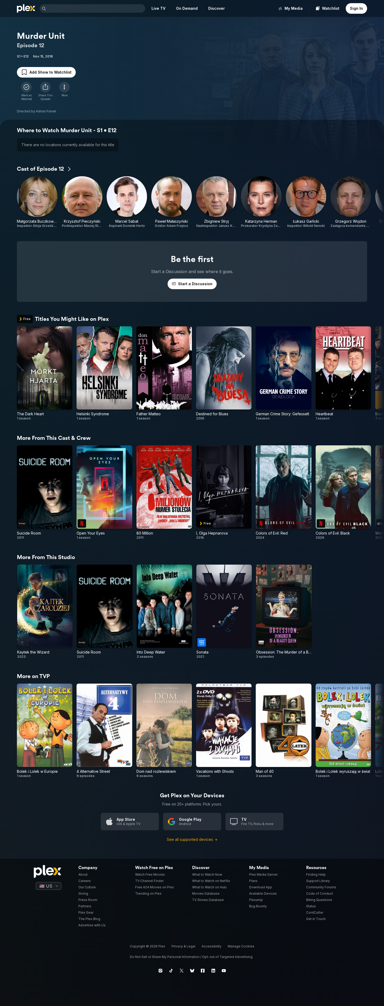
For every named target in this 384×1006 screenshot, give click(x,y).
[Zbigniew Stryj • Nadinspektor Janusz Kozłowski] (216, 202)
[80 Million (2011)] (164, 492)
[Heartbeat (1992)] (343, 373)
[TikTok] (171, 970)
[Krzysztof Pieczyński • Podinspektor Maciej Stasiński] (82, 202)
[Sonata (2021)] (224, 612)
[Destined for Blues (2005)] (224, 373)
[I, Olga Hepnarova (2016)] (224, 492)
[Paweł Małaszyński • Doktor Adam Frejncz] (171, 202)
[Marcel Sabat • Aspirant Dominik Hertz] (127, 202)
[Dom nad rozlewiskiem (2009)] (164, 731)
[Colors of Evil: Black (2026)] (343, 492)
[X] (181, 970)
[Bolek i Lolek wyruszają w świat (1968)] (343, 731)
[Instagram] (160, 970)
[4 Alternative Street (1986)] (104, 731)
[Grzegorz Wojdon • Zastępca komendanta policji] (350, 202)
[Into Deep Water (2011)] (164, 612)
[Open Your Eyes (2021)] (104, 492)
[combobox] (96, 8)
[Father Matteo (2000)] (164, 373)
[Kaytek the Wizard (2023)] (45, 612)
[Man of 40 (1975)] (283, 731)
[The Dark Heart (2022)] (44, 373)
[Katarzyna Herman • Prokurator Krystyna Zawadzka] (261, 202)
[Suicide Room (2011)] (44, 492)
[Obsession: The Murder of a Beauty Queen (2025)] (283, 612)
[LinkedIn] (213, 970)
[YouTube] (224, 970)
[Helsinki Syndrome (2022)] (104, 373)
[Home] (26, 8)
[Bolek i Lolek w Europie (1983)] (44, 731)
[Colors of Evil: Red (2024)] (283, 492)
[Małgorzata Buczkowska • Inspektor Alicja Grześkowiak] (37, 202)
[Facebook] (202, 970)
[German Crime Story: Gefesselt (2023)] (283, 373)
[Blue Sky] (192, 970)
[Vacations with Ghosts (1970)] (224, 731)
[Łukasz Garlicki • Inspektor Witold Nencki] (306, 202)
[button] (45, 91)
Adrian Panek (46, 111)
